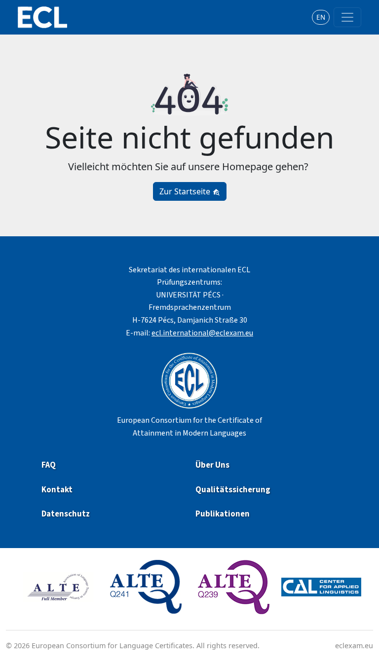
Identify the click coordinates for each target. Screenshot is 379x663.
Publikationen (223, 514)
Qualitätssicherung (232, 490)
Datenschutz (65, 514)
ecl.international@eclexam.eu (202, 333)
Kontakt (57, 490)
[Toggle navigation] (347, 17)
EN (320, 17)
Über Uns (212, 465)
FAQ (48, 465)
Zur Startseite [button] (185, 191)
